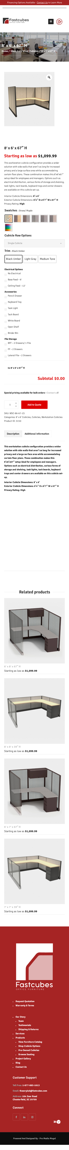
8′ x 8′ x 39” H (12, 746)
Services (20, 1033)
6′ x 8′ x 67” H (12, 666)
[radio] (8, 218)
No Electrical (14, 273)
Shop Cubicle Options (29, 1046)
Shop (13, 51)
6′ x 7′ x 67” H (12, 827)
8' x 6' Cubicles (31, 51)
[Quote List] (61, 21)
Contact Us (42, 2)
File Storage (11, 339)
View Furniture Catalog (30, 1041)
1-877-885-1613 (31, 1085)
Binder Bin (13, 333)
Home (5, 51)
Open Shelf (13, 326)
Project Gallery (23, 1058)
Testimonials (24, 1025)
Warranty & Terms (25, 1005)
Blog (18, 1062)
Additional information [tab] (37, 433)
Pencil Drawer (15, 295)
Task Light (13, 308)
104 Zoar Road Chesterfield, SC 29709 (25, 1098)
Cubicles (36, 417)
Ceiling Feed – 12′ (16, 285)
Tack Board (13, 314)
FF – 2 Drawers (15, 349)
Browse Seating (26, 1054)
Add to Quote (34, 404)
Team (21, 1021)
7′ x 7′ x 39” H (12, 907)
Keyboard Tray (14, 302)
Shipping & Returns (28, 1029)
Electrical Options (14, 269)
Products (20, 1037)
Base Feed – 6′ (15, 279)
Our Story (20, 1016)
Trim (7, 251)
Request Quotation (25, 1001)
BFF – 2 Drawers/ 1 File (19, 343)
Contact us (52, 392)
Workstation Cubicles (52, 417)
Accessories (11, 291)
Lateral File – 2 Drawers (19, 355)
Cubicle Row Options (18, 235)
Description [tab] (13, 433)
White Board (14, 320)
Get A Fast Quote (58, 1122)
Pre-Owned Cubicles (28, 1050)
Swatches (11, 210)
